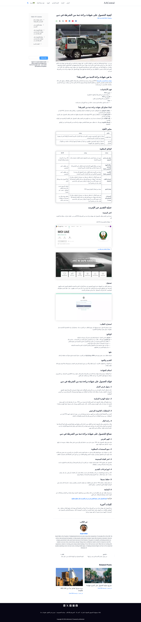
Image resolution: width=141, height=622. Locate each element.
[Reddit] (66, 21)
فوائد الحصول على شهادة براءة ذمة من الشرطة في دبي (38, 31)
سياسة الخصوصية (61, 612)
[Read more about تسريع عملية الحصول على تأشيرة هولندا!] (98, 575)
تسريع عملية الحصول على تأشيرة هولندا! (99, 585)
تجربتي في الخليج (51, 612)
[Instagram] (73, 605)
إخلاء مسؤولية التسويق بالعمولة (93, 612)
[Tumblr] (63, 21)
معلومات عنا (43, 612)
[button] (27, 3)
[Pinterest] (72, 21)
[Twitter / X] (60, 21)
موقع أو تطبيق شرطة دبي (104, 249)
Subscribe (43, 58)
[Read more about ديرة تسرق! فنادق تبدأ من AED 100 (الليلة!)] (69, 577)
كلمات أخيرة (37, 44)
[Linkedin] (69, 21)
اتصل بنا (83, 612)
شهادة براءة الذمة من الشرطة (104, 80)
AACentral (109, 3)
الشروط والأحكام (70, 612)
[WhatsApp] (56, 21)
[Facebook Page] (77, 605)
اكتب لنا (78, 612)
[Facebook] (76, 21)
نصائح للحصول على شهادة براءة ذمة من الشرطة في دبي (38, 38)
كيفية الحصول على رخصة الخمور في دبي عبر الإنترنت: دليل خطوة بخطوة (89, 498)
